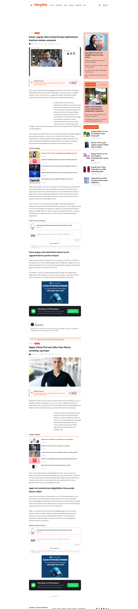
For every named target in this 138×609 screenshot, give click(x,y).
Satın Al (38, 227)
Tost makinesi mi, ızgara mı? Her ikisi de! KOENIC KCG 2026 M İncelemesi (96, 120)
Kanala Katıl (73, 311)
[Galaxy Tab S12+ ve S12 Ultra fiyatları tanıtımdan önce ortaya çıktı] (86, 156)
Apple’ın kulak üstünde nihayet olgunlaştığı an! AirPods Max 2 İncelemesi (94, 109)
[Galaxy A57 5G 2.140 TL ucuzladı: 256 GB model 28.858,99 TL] (86, 180)
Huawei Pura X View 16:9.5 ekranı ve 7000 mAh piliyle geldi (98, 169)
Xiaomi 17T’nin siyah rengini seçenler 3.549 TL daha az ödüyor (100, 145)
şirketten (77, 401)
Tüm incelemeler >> (103, 84)
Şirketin (37, 95)
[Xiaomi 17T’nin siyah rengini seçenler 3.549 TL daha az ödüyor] (86, 145)
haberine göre (53, 403)
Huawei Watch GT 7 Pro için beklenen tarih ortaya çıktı (99, 133)
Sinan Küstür (34, 44)
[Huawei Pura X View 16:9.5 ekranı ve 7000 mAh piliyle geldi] (86, 169)
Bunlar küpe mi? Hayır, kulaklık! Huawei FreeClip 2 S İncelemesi (95, 115)
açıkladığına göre (45, 95)
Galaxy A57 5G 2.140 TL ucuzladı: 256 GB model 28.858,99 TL (99, 180)
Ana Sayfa (31, 33)
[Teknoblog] (40, 5)
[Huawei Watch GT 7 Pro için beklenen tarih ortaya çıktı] (86, 133)
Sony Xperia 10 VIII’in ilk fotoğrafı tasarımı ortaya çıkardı (94, 55)
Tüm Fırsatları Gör (54, 243)
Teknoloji (37, 33)
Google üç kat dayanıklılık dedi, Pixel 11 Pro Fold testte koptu (95, 61)
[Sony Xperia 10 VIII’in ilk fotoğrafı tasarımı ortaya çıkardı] (96, 42)
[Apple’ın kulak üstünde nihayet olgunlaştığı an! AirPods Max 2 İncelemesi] (96, 96)
